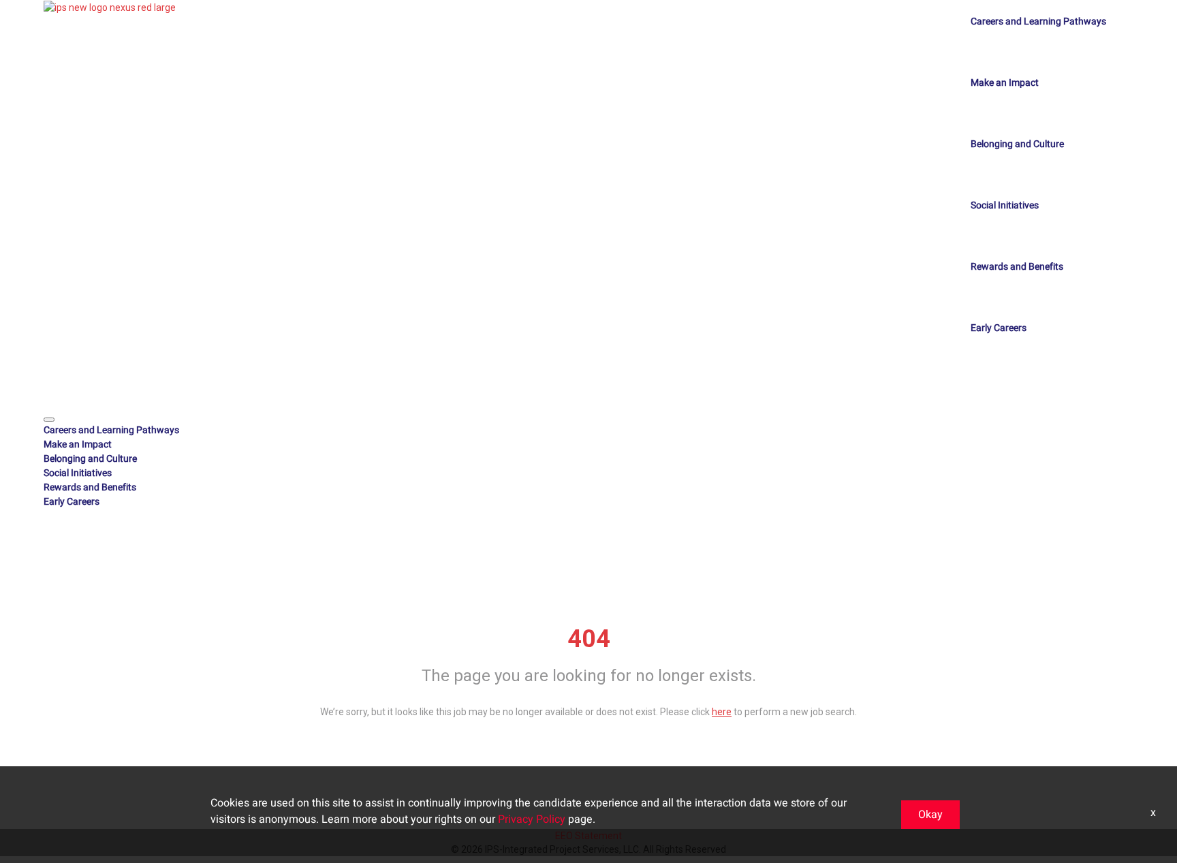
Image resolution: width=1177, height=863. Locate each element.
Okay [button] (930, 814)
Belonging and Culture (1017, 144)
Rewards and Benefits (1017, 267)
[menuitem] (588, 430)
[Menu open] (49, 420)
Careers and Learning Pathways (1038, 21)
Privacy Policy (531, 819)
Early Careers (998, 328)
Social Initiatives (1005, 205)
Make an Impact (1005, 83)
